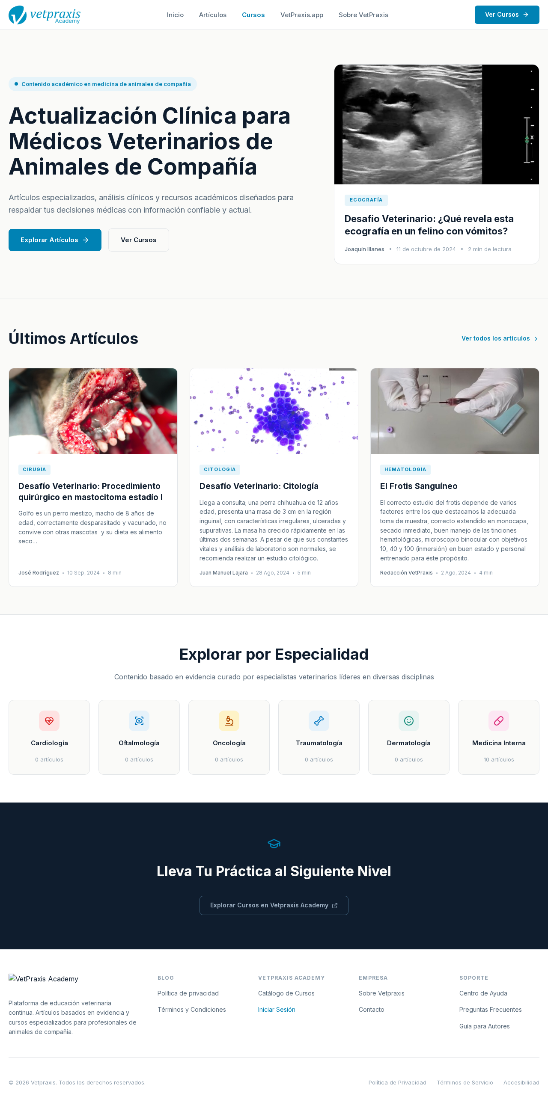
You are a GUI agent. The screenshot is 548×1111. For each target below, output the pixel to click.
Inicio (175, 15)
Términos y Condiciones (192, 1009)
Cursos (253, 15)
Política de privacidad (188, 993)
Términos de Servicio (465, 1082)
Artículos (212, 15)
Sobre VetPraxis (363, 15)
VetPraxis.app (301, 15)
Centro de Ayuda (483, 993)
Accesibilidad (521, 1082)
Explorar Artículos (49, 240)
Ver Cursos (502, 14)
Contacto (371, 1009)
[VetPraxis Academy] (44, 15)
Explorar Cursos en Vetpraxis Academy (269, 905)
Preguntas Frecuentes (490, 1009)
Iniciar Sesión (276, 1009)
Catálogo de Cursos (286, 993)
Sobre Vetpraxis (382, 993)
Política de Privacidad (397, 1082)
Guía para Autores (484, 1026)
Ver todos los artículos (496, 338)
